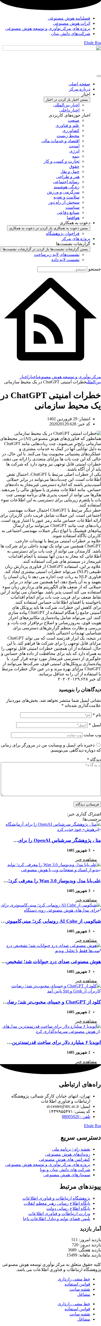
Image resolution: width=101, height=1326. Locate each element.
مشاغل (83, 1294)
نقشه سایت (79, 1289)
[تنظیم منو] (99, 76)
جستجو (94, 269)
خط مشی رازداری (74, 1279)
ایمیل (95, 725)
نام (97, 715)
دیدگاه (94, 759)
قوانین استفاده (77, 1284)
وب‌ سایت (92, 735)
